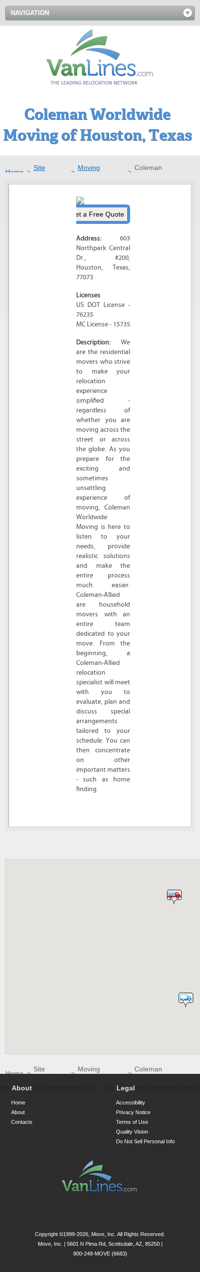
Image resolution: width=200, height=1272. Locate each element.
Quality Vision (132, 1132)
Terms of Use (132, 1122)
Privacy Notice (133, 1112)
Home (14, 172)
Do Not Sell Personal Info (145, 1141)
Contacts (22, 1122)
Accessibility (130, 1102)
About (18, 1112)
